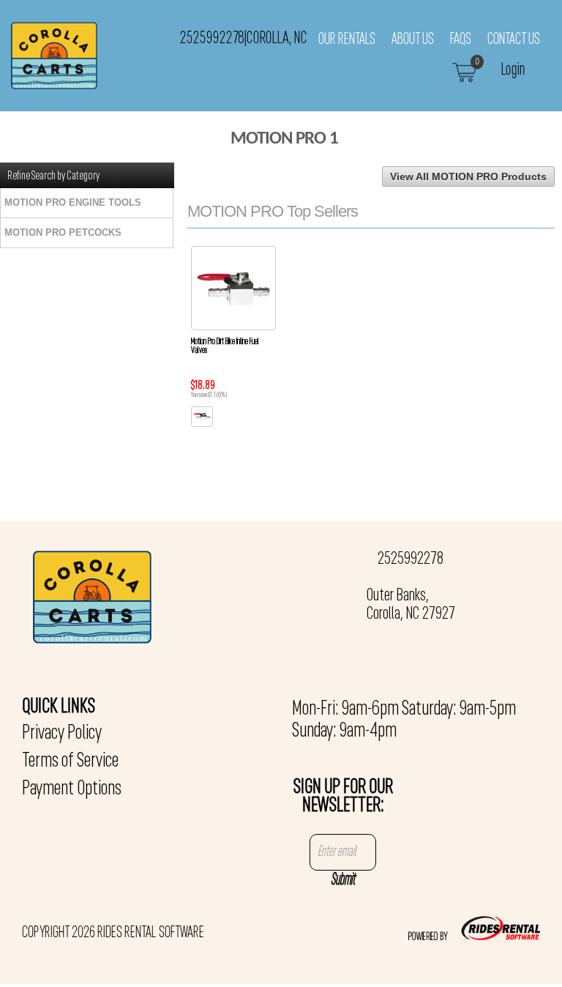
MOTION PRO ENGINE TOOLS (72, 202)
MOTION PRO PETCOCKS (62, 232)
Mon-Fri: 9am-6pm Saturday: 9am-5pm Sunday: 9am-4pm (404, 720)
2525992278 (410, 559)
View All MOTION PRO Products (468, 176)
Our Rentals (346, 39)
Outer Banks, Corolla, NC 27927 (411, 605)
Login (513, 70)
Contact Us (513, 39)
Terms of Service (70, 761)
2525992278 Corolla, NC (243, 38)
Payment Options (71, 789)
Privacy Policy (62, 733)
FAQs (460, 39)
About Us (412, 39)
